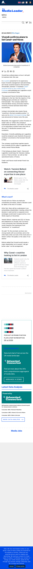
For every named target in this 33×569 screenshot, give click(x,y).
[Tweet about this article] (2, 71)
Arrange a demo (14, 379)
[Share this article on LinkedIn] (5, 71)
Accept (12, 566)
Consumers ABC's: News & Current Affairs (13, 412)
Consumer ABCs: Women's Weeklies (12, 409)
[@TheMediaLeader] (27, 22)
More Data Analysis (11, 419)
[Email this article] (11, 71)
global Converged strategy (18, 115)
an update (6, 81)
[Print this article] (13, 71)
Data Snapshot (11, 348)
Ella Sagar (16, 33)
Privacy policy (20, 566)
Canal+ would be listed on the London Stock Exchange (15, 88)
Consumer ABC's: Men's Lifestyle (11, 415)
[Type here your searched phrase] (23, 22)
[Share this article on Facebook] (8, 71)
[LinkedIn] (30, 22)
